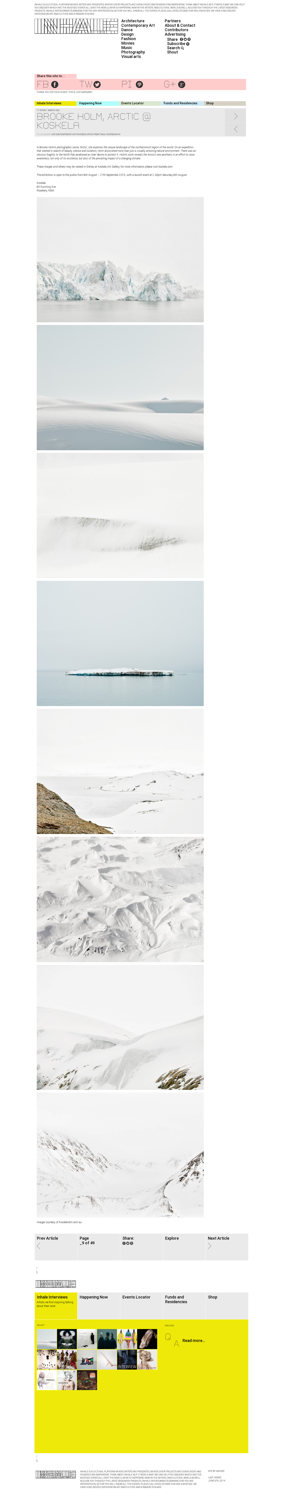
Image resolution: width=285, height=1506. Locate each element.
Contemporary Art (138, 25)
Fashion (128, 38)
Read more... (194, 1340)
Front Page (100, 134)
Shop (210, 103)
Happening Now (90, 103)
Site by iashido (216, 1471)
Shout (172, 52)
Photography (133, 52)
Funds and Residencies (180, 103)
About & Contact (180, 25)
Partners (173, 20)
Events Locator (132, 103)
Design (127, 34)
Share (172, 39)
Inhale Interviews (49, 103)
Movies (127, 43)
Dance (127, 29)
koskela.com (166, 166)
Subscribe (176, 43)
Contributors (176, 29)
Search (174, 47)
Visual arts (131, 56)
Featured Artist (84, 134)
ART (53, 134)
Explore (172, 1238)
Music (126, 47)
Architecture (133, 20)
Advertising (175, 34)
